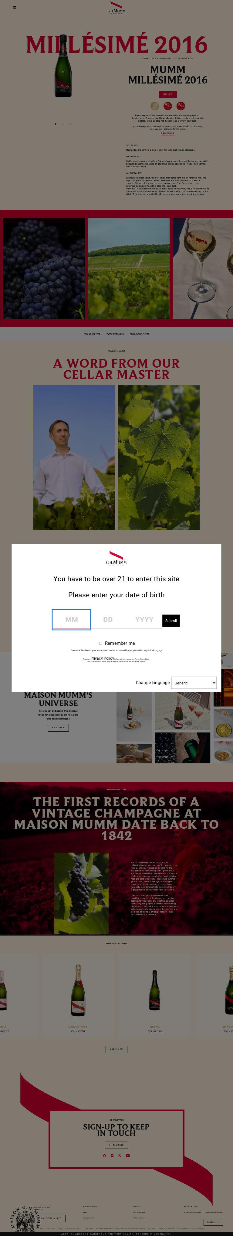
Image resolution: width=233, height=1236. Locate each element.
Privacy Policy (102, 658)
